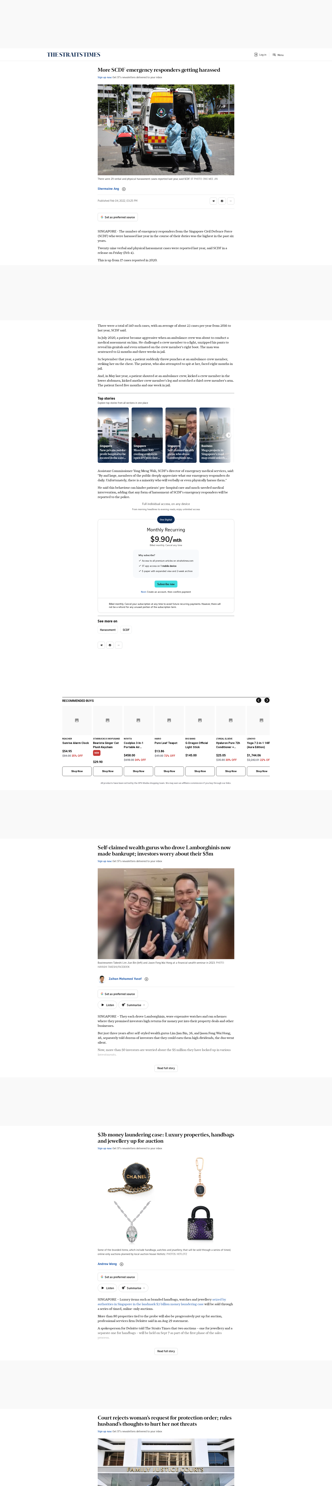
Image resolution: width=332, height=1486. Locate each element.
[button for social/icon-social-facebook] (222, 201)
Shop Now (77, 771)
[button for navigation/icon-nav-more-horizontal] (230, 201)
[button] (260, 54)
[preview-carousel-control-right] (229, 435)
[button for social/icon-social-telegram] (213, 201)
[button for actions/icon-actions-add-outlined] (124, 189)
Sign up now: (105, 77)
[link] (73, 54)
